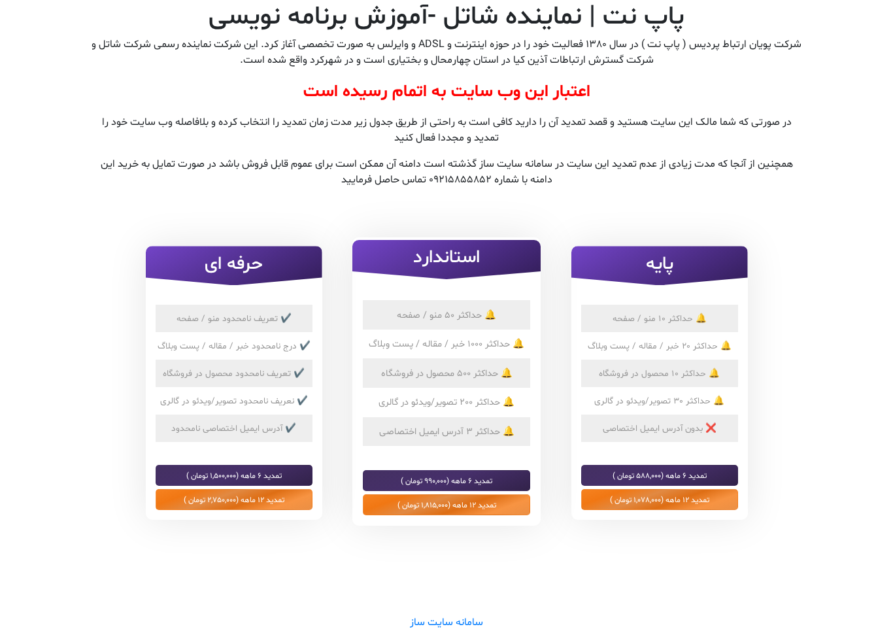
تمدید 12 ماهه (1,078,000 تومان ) (659, 499)
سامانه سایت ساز (446, 622)
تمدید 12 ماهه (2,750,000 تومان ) (234, 499)
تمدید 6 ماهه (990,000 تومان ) (446, 480)
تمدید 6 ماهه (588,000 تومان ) (660, 475)
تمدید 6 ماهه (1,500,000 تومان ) (234, 475)
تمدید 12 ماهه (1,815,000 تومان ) (446, 504)
